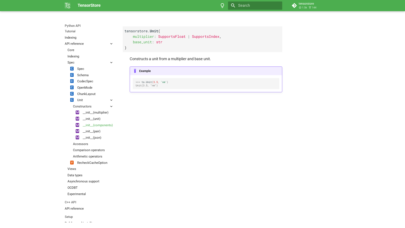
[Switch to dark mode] (222, 5)
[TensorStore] (67, 5)
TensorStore (73, 26)
